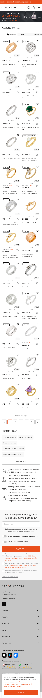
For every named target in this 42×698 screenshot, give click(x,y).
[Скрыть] (39, 2)
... (26, 422)
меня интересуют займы (18, 542)
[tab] (9, 89)
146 (32, 422)
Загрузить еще (21, 416)
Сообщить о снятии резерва (36, 154)
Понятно (21, 692)
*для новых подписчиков (10, 576)
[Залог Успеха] (8, 7)
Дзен (4, 604)
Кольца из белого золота (13, 454)
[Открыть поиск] (29, 7)
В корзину (17, 61)
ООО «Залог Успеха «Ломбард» (20, 565)
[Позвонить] (34, 7)
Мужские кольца (9, 443)
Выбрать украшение (13, 2)
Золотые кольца (9, 437)
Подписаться (21, 549)
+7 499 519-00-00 (9, 594)
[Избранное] (17, 40)
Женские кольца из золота (13, 448)
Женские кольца (25, 437)
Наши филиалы (8, 598)
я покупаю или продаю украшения (23, 536)
